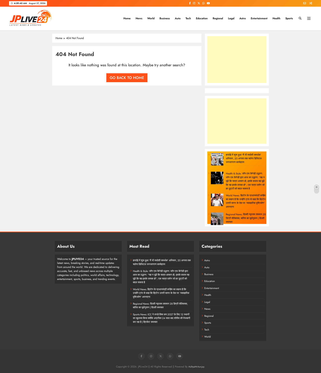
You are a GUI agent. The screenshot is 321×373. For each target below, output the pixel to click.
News (139, 18)
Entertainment (259, 18)
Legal (231, 18)
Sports (289, 18)
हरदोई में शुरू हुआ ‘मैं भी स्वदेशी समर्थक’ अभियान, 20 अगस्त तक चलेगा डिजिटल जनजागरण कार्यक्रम (244, 158)
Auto (178, 18)
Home (127, 18)
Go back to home (127, 77)
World (150, 18)
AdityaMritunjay (196, 366)
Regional (218, 18)
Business (164, 18)
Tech (188, 18)
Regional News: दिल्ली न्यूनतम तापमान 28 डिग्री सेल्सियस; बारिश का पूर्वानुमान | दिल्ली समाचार (246, 218)
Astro (242, 18)
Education (202, 18)
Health (276, 18)
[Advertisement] (236, 59)
